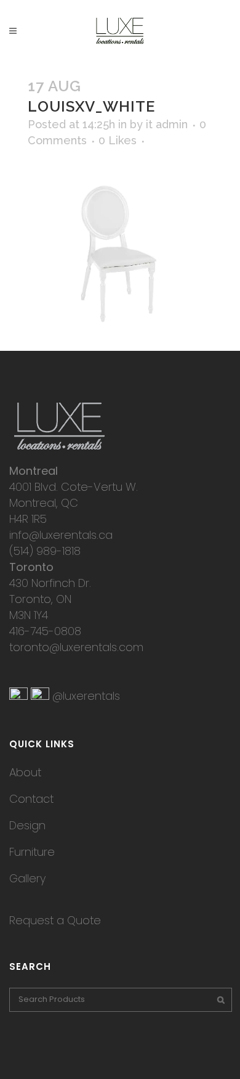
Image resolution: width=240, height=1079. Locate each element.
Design (27, 825)
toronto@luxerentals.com (76, 647)
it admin (167, 124)
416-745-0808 (45, 631)
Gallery (27, 878)
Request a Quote (55, 920)
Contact (31, 798)
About (25, 772)
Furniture (32, 852)
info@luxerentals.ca (61, 535)
